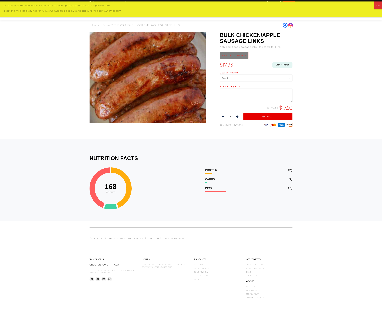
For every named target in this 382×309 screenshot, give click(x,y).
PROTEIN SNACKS (201, 276)
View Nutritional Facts (234, 55)
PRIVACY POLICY (252, 294)
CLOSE (378, 5)
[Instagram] (290, 25)
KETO (196, 279)
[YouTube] (98, 279)
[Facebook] (285, 25)
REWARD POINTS (253, 290)
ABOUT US (250, 287)
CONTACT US (251, 276)
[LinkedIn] (103, 279)
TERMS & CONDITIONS (255, 297)
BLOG (248, 272)
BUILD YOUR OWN (201, 272)
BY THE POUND (120, 25)
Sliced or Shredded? (230, 72)
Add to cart (268, 117)
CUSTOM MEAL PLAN (254, 265)
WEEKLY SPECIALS (201, 268)
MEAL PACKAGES (201, 265)
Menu (105, 25)
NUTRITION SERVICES (255, 268)
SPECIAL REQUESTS (230, 86)
